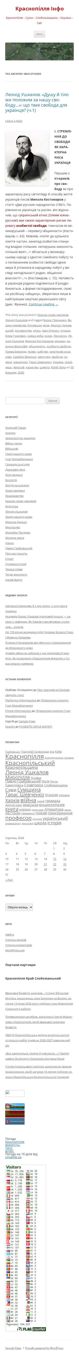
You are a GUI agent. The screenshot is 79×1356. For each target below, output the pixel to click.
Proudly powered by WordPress (44, 1348)
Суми (10, 790)
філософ (18, 367)
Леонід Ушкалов (16, 320)
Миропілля (17, 777)
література (53, 809)
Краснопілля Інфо (39, 8)
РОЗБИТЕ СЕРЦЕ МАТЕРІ (35, 726)
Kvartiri (10, 726)
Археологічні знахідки (20, 438)
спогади (37, 818)
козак (48, 336)
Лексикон (60, 336)
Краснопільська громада (59, 757)
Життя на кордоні (17, 485)
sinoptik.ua (13, 1157)
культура (37, 810)
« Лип (9, 880)
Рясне (54, 781)
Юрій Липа (58, 367)
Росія (45, 781)
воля (46, 325)
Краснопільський (30, 763)
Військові (11, 449)
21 (45, 864)
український (55, 818)
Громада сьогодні (17, 464)
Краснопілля (24, 756)
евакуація (30, 805)
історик (65, 331)
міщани (60, 341)
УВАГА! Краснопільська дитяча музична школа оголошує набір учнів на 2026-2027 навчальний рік (37, 1040)
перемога (28, 813)
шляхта (45, 367)
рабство (42, 352)
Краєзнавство (14, 496)
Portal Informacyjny (18, 711)
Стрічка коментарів (18, 945)
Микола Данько (16, 522)
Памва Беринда (15, 352)
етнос (37, 331)
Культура (11, 506)
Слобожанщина (56, 785)
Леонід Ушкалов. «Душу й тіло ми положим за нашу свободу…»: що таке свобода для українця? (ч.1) (37, 102)
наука (67, 809)
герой (41, 801)
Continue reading (43, 304)
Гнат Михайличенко (19, 459)
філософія (27, 823)
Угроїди (51, 794)
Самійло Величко (24, 357)
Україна (58, 362)
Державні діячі (15, 470)
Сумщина (29, 789)
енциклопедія (52, 804)
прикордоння (60, 812)
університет (13, 823)
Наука (9, 543)
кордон (25, 809)
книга (11, 809)
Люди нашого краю (18, 517)
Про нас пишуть (16, 553)
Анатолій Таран (15, 428)
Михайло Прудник (17, 532)
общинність (37, 346)
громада (52, 800)
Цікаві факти (13, 580)
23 (64, 864)
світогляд (44, 357)
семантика (20, 362)
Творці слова (14, 569)
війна (28, 800)
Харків (12, 800)
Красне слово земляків (53, 315)
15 (54, 859)
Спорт (9, 559)
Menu (39, 34)
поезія (41, 812)
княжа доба (35, 336)
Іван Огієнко (50, 331)
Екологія (11, 480)
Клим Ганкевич (15, 336)
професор (18, 817)
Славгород (33, 784)
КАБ (52, 751)
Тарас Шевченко (40, 362)
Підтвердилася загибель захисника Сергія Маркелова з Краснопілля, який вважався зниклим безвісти (38, 1022)
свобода (57, 357)
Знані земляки (15, 490)
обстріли (12, 813)
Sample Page (27, 721)
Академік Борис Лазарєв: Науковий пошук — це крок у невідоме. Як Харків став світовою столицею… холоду (37, 621)
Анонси (10, 433)
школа (40, 822)
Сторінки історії (15, 564)
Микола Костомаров (39, 341)
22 (54, 864)
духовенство (23, 331)
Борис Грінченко (54, 320)
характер (32, 367)
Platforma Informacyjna (20, 700)
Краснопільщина (21, 767)
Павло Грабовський (18, 548)
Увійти (9, 934)
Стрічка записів (15, 940)
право (32, 352)
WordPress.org (15, 950)
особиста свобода (59, 346)
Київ (58, 751)
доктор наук (13, 805)
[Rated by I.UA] (15, 1096)
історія (54, 823)
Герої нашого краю (18, 454)
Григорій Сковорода (35, 752)
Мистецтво (12, 527)
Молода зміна (14, 538)
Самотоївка (14, 785)
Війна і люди (13, 443)
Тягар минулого (16, 574)
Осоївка (36, 778)
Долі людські (14, 475)
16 (64, 859)
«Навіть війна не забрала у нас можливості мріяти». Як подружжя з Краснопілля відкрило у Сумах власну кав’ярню (37, 658)
